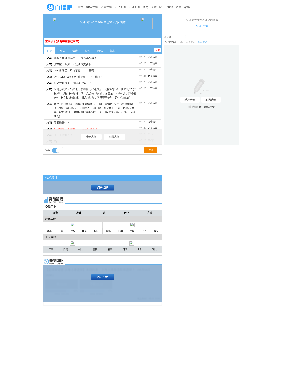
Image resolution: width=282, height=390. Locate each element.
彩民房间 (114, 136)
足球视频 (106, 7)
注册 (206, 26)
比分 (162, 7)
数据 (170, 7)
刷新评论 (202, 42)
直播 (49, 50)
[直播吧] (59, 12)
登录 (198, 26)
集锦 (87, 50)
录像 (100, 50)
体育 (145, 7)
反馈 (157, 50)
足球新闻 (134, 7)
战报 (112, 50)
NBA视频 (92, 7)
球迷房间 (91, 136)
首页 (80, 7)
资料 (178, 7)
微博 (187, 7)
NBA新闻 (120, 7)
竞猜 (154, 7)
